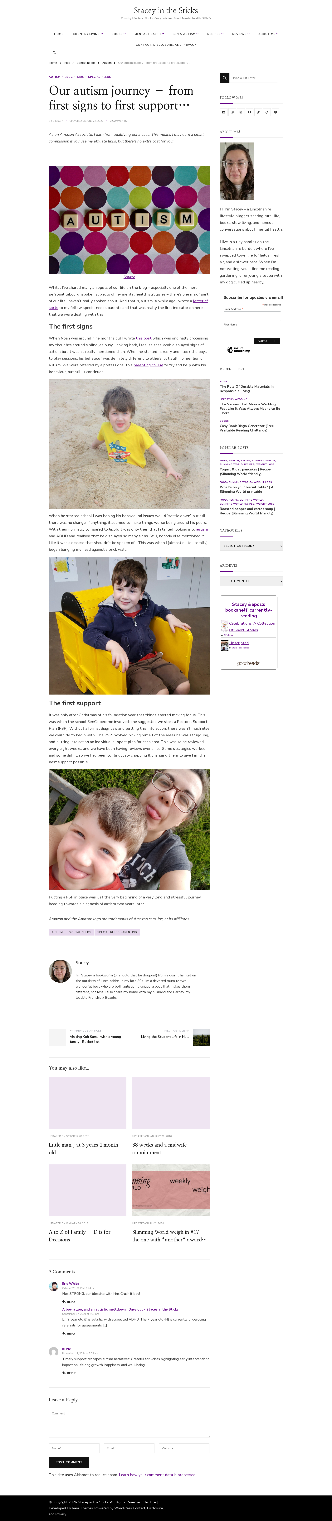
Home (58, 34)
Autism (55, 77)
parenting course (148, 365)
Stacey (58, 121)
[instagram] (232, 112)
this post (144, 338)
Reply (71, 1302)
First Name (230, 324)
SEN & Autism (184, 34)
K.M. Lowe (228, 635)
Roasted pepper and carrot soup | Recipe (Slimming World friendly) (247, 511)
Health (234, 460)
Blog (69, 77)
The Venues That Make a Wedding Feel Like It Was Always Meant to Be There (250, 408)
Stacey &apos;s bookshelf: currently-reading (248, 610)
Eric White (70, 1283)
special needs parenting (117, 932)
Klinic (66, 1349)
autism (202, 529)
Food (223, 460)
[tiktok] (258, 112)
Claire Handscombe (240, 648)
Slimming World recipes (237, 464)
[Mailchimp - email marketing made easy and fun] (239, 352)
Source (129, 277)
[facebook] (249, 112)
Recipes (213, 34)
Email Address (233, 309)
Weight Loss (265, 464)
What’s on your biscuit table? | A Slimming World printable (246, 489)
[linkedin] (223, 112)
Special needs (99, 77)
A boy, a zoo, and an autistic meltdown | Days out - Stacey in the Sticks (120, 1309)
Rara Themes (82, 1508)
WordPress (123, 1508)
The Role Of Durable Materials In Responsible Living (247, 388)
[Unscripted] (224, 643)
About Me (266, 34)
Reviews (239, 34)
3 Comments (118, 121)
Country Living (86, 34)
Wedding (241, 399)
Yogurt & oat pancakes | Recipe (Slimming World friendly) (245, 471)
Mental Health (147, 34)
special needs (80, 932)
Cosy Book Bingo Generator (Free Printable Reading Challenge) (247, 428)
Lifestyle (226, 399)
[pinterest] (275, 112)
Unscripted (239, 643)
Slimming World (263, 460)
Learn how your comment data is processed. (157, 1474)
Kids (80, 77)
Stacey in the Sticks (166, 11)
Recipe (245, 460)
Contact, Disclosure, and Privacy (166, 45)
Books (117, 34)
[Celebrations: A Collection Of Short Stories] (224, 623)
